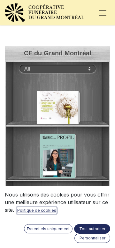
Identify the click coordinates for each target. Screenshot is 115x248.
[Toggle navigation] (102, 13)
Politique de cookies (36, 210)
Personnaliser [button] (92, 238)
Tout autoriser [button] (92, 228)
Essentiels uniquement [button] (48, 228)
